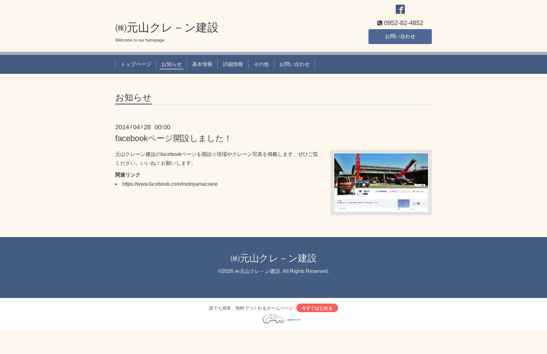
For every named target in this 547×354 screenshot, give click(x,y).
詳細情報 (233, 64)
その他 (261, 64)
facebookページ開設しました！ (173, 138)
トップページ (136, 64)
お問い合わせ (400, 36)
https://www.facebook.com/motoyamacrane (170, 184)
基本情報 (202, 64)
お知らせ (171, 64)
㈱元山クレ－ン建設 (167, 27)
